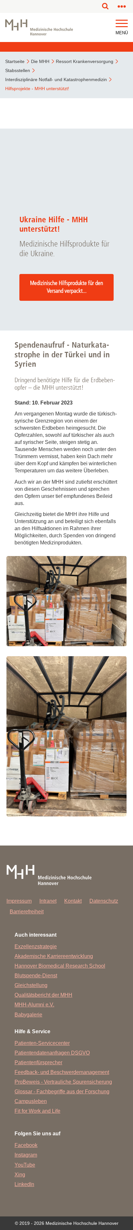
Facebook (26, 1145)
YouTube (25, 1165)
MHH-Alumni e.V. (34, 1004)
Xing (20, 1174)
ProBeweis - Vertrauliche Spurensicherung (63, 1082)
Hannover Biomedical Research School (60, 966)
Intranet (47, 901)
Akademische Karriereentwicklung (54, 956)
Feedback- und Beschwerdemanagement (62, 1072)
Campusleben (31, 1101)
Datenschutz (103, 901)
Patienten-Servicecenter (42, 1043)
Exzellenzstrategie (36, 946)
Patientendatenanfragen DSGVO (52, 1053)
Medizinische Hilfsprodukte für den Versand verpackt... (66, 287)
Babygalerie (28, 1014)
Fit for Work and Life (37, 1111)
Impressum (19, 901)
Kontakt (73, 901)
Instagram (26, 1155)
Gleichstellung (31, 985)
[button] (122, 24)
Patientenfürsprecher (38, 1062)
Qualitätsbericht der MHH (43, 995)
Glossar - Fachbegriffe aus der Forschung (62, 1091)
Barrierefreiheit (27, 911)
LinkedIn (24, 1184)
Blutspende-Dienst (36, 975)
